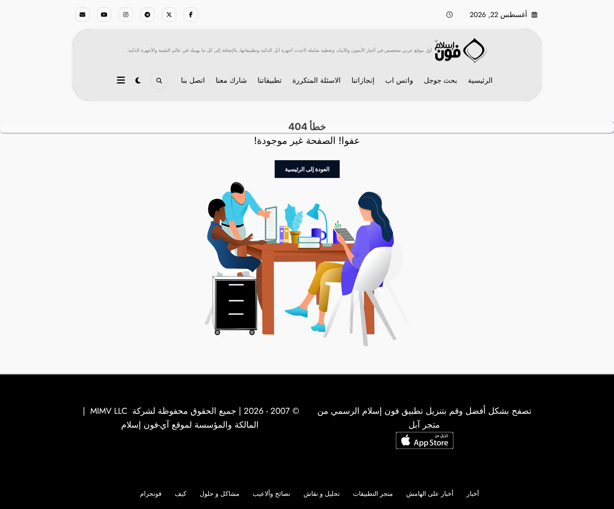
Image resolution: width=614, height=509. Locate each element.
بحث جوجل (440, 80)
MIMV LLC (108, 411)
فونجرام (151, 493)
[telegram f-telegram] (147, 14)
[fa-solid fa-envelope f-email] (82, 14)
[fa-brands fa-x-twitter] (169, 14)
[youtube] (104, 14)
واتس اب (399, 80)
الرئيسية (480, 80)
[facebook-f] (191, 14)
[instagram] (126, 14)
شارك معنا (231, 80)
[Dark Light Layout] (138, 81)
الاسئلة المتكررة (316, 80)
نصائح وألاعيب (271, 493)
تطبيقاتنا (270, 80)
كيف (181, 493)
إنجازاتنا (363, 80)
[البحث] (159, 80)
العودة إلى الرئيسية (307, 169)
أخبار (473, 493)
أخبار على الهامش (429, 493)
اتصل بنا (193, 80)
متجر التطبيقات (373, 493)
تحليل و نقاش (321, 493)
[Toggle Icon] (122, 81)
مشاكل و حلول (219, 493)
